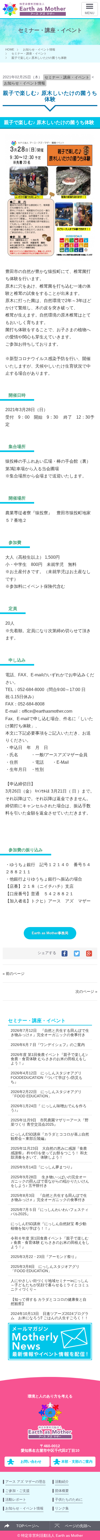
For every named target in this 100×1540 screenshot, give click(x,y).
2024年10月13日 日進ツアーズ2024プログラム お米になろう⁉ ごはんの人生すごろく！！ (50, 1315)
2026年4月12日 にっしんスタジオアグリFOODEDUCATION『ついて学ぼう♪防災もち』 (46, 1077)
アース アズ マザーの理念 (25, 1482)
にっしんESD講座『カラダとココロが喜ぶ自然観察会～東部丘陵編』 (50, 1136)
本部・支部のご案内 (77, 1462)
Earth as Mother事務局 (50, 933)
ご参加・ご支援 (17, 1491)
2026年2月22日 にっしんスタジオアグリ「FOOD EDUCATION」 (46, 1094)
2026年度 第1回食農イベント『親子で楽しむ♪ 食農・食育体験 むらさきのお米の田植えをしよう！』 (49, 1058)
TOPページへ (27, 1526)
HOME (9, 49)
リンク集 (62, 1508)
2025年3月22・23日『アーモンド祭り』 (44, 1257)
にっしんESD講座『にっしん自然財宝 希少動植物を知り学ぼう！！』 (48, 1226)
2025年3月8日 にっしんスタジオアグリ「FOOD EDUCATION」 (45, 1268)
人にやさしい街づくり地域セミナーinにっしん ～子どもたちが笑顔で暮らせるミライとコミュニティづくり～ (50, 1285)
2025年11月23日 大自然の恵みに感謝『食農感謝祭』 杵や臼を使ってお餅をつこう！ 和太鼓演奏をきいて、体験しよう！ (49, 1152)
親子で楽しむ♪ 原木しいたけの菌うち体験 (39, 57)
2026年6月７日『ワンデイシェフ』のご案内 (48, 1045)
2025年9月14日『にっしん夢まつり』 (42, 1167)
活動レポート (15, 1499)
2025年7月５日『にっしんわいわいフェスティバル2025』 (50, 1211)
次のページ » (86, 991)
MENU (89, 13)
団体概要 (62, 1491)
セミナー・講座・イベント (29, 53)
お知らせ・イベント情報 (39, 49)
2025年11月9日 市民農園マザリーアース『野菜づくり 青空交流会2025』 (50, 1122)
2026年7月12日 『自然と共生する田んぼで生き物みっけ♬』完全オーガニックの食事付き (50, 1032)
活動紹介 (62, 1482)
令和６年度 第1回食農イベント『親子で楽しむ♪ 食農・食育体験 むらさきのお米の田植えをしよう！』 (50, 1242)
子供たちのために (69, 1499)
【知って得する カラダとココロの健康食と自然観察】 (48, 1301)
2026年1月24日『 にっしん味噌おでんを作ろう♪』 (48, 1108)
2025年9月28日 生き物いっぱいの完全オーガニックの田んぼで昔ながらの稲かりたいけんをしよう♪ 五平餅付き (50, 1181)
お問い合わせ (31, 1462)
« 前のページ (14, 973)
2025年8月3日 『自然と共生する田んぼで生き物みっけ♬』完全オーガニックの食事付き (49, 1197)
